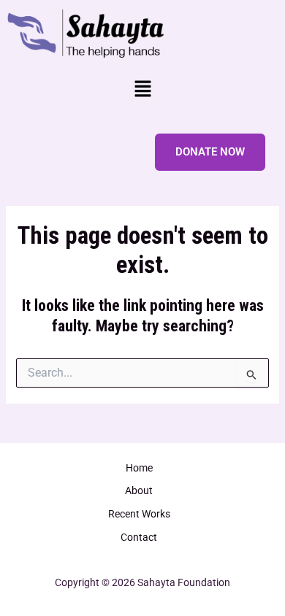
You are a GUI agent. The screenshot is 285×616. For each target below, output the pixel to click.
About (139, 490)
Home (139, 468)
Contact (139, 537)
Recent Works (139, 514)
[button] (142, 90)
